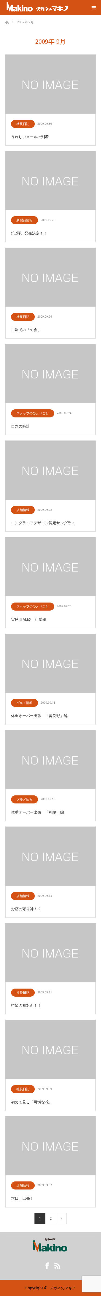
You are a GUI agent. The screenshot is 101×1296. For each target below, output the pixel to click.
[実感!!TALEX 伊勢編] (50, 567)
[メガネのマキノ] (37, 7)
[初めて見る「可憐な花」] (50, 1050)
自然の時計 (20, 426)
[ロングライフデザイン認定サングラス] (50, 470)
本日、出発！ (22, 1198)
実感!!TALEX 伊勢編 (28, 619)
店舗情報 (22, 510)
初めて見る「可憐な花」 (32, 1101)
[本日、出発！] (50, 1146)
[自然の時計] (50, 374)
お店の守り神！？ (26, 908)
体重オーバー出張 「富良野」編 (39, 715)
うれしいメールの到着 (30, 136)
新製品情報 (24, 220)
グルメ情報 (24, 702)
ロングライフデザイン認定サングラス (43, 522)
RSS (56, 1265)
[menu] (93, 7)
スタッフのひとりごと (32, 413)
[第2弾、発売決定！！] (50, 181)
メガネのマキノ (63, 1287)
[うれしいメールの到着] (50, 84)
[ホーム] (7, 21)
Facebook (45, 1265)
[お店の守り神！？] (50, 856)
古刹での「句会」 (26, 329)
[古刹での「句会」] (50, 277)
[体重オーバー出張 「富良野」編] (50, 663)
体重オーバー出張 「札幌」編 (37, 812)
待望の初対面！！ (26, 1005)
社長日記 (22, 124)
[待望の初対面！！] (50, 953)
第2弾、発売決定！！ (29, 233)
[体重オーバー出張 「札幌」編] (50, 760)
